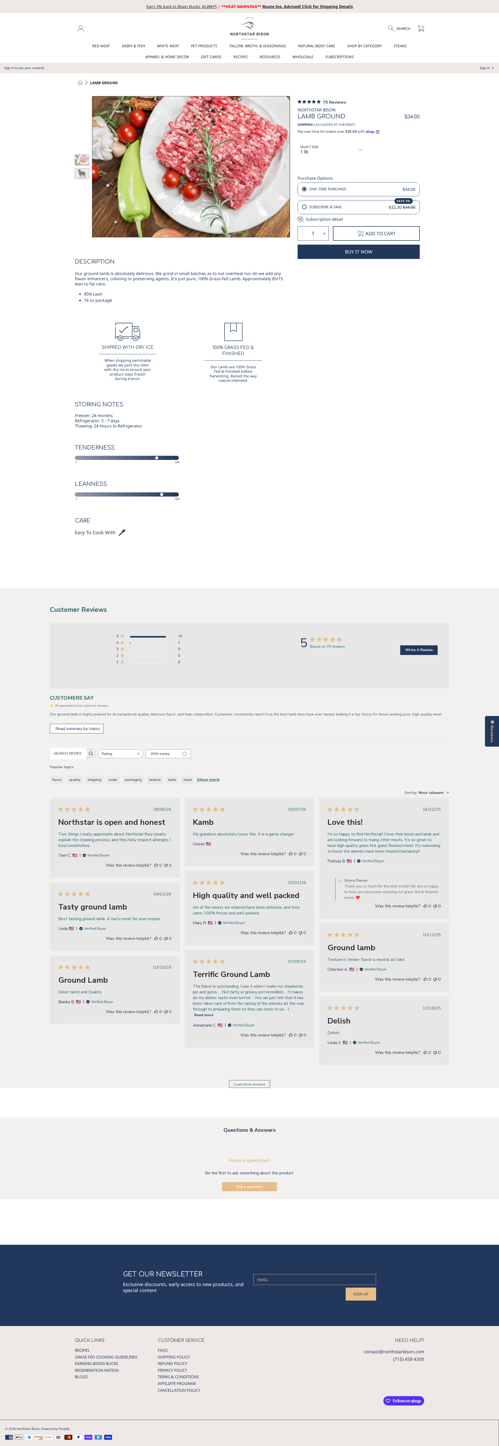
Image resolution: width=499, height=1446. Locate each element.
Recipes (240, 56)
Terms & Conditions (178, 1376)
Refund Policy (172, 1363)
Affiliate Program (177, 1383)
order (113, 779)
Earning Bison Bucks (96, 1363)
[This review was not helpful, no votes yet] (166, 865)
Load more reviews (249, 1084)
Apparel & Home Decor (167, 56)
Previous (97, 166)
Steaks (400, 45)
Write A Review (419, 649)
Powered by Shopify (55, 1429)
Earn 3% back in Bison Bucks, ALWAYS (181, 6)
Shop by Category (364, 45)
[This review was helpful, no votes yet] (156, 865)
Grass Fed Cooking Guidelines (106, 1357)
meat (187, 779)
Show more (208, 779)
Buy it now (358, 252)
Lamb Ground (104, 83)
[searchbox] (68, 753)
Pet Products (204, 45)
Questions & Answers (250, 1130)
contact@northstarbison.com (394, 1352)
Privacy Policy (172, 1370)
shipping (94, 779)
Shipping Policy (174, 1357)
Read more (203, 1015)
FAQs (163, 1350)
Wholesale (302, 56)
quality (74, 779)
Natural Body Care (316, 45)
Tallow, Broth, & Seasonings (257, 45)
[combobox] (120, 753)
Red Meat (101, 45)
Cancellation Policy (179, 1390)
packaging (133, 779)
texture (155, 779)
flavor (57, 779)
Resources (270, 56)
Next (284, 166)
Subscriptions (339, 56)
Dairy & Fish (133, 45)
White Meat (168, 45)
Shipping (305, 125)
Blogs (81, 1376)
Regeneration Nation (97, 1370)
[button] (401, 28)
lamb (172, 779)
